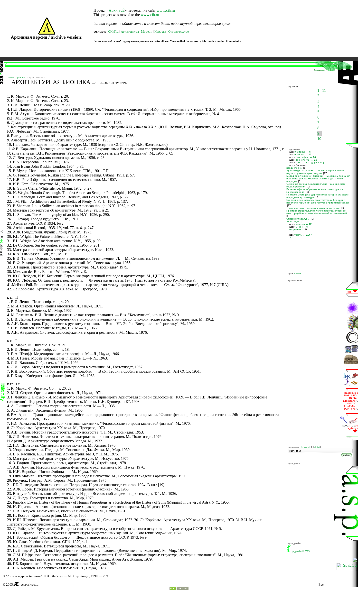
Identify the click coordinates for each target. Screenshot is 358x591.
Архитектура (130, 31)
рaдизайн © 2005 (300, 551)
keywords (306, 447)
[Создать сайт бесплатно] (179, 589)
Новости (160, 31)
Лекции (297, 273)
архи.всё (20, 77)
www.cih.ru (166, 10)
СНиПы (113, 31)
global (317, 447)
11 (324, 90)
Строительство (178, 31)
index (11, 77)
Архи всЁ (117, 10)
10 (319, 139)
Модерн (146, 31)
